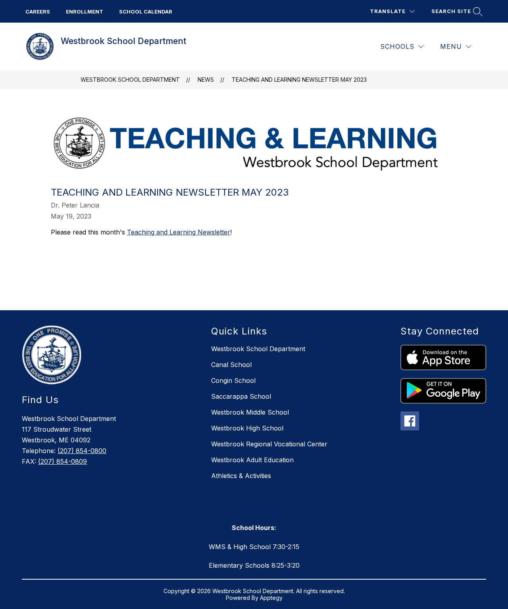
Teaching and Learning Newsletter (178, 232)
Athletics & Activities (241, 476)
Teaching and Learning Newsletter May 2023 (299, 79)
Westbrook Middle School (250, 412)
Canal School (231, 365)
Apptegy (271, 597)
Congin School (233, 380)
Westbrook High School (247, 428)
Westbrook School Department (130, 79)
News (206, 79)
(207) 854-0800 (82, 451)
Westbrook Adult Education (252, 460)
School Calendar (145, 11)
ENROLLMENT (84, 11)
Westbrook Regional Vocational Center (269, 444)
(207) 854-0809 (62, 461)
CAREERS (37, 11)
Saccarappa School (241, 396)
